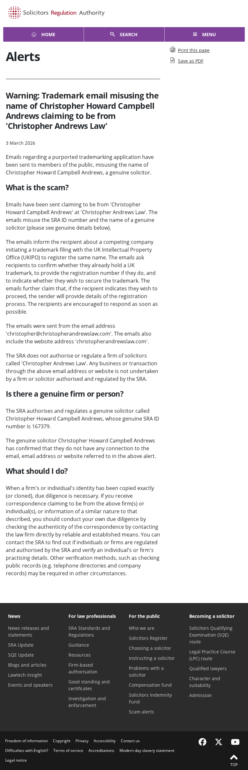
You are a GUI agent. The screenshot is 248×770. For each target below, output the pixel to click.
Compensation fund (150, 685)
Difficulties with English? (26, 750)
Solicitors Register (148, 638)
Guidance (78, 645)
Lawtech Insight (25, 675)
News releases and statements (28, 631)
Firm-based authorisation (83, 668)
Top (234, 764)
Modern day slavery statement (146, 750)
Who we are (141, 628)
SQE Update (21, 655)
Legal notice (16, 760)
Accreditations (101, 750)
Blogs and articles (27, 665)
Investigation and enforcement (87, 701)
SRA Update (21, 645)
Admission (200, 695)
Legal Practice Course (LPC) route (212, 655)
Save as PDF (190, 61)
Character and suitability (204, 681)
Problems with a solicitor (146, 671)
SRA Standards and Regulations (89, 631)
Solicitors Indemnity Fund (150, 698)
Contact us (130, 741)
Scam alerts (141, 712)
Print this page (194, 50)
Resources (79, 655)
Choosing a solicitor (150, 648)
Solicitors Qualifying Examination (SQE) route (210, 635)
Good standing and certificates (89, 685)
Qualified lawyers (208, 668)
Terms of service (68, 750)
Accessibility (105, 741)
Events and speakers (30, 685)
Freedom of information (26, 741)
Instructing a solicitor (152, 658)
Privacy (82, 741)
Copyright (61, 741)
